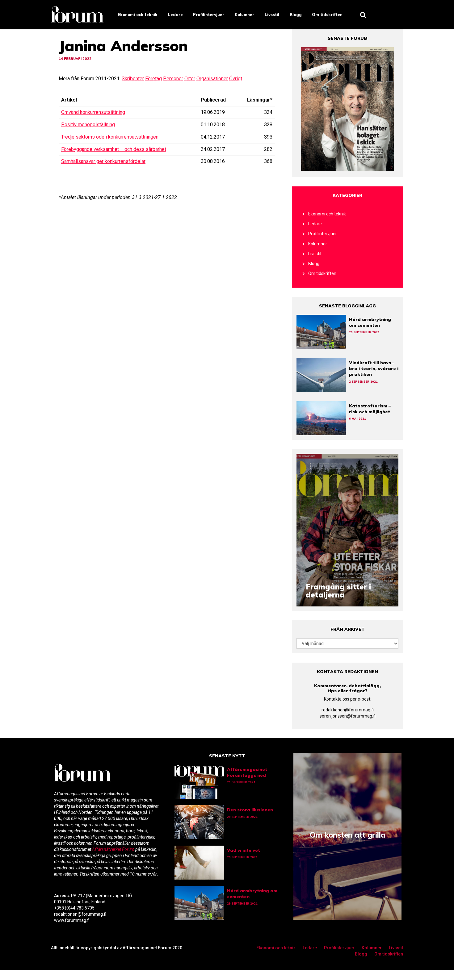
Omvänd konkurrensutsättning (93, 112)
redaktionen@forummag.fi (348, 709)
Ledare (175, 14)
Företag (153, 78)
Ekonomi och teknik (138, 14)
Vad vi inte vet (243, 850)
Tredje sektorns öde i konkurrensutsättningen (109, 137)
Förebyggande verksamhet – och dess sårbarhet (113, 149)
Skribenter (133, 78)
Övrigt (235, 78)
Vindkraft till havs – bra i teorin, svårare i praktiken (373, 368)
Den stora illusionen (250, 810)
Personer (173, 78)
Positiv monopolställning (88, 124)
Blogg (296, 14)
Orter (189, 78)
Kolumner (244, 14)
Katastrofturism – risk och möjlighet (370, 408)
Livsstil (272, 14)
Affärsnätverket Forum (113, 849)
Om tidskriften (327, 14)
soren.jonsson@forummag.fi (348, 716)
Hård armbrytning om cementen (370, 322)
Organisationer (212, 78)
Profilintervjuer (208, 14)
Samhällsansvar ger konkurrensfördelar (103, 161)
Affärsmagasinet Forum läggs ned (247, 772)
